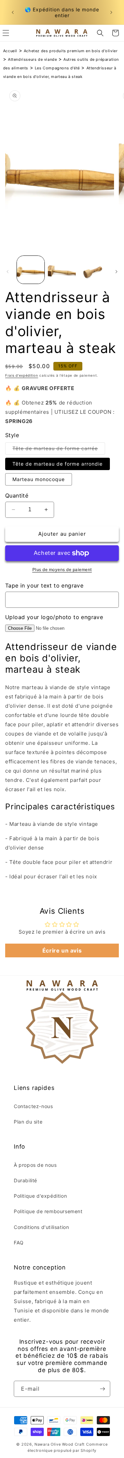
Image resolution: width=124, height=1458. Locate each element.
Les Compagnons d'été (57, 68)
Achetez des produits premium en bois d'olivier (71, 50)
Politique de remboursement (48, 1211)
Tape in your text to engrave (44, 585)
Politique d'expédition (40, 1196)
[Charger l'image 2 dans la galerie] (61, 269)
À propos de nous (35, 1165)
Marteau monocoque (38, 479)
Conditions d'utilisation (41, 1227)
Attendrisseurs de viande (32, 59)
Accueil (10, 50)
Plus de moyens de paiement (62, 569)
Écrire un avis (62, 950)
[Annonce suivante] (111, 12)
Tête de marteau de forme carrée (58, 450)
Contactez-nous (33, 1106)
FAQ (19, 1242)
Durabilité (25, 1180)
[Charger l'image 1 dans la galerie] (30, 269)
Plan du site (28, 1122)
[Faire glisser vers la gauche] (7, 271)
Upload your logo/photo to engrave (54, 617)
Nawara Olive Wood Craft (59, 1444)
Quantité (16, 495)
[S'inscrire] (102, 1389)
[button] (100, 33)
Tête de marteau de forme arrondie (57, 464)
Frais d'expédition (21, 375)
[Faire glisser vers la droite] (116, 271)
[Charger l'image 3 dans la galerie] (93, 269)
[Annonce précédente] (12, 12)
